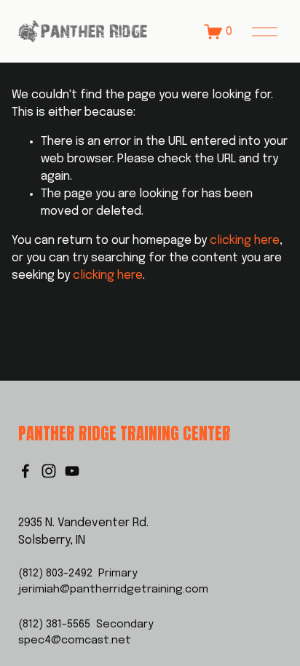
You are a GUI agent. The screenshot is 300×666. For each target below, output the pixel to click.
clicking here (245, 240)
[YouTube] (72, 471)
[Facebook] (25, 471)
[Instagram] (49, 471)
